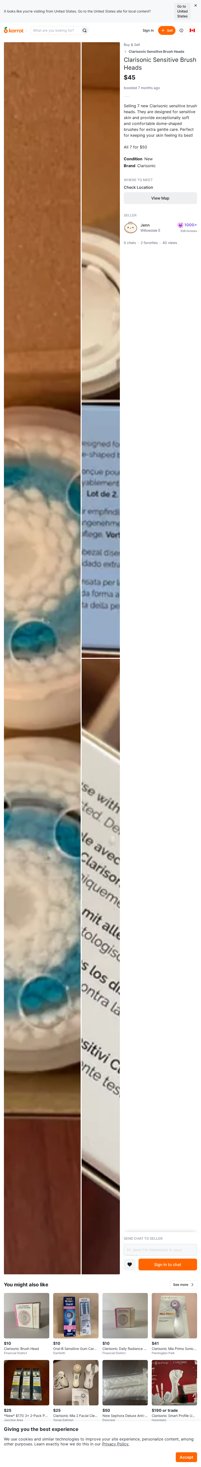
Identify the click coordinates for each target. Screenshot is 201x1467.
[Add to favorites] (130, 1264)
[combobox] (55, 30)
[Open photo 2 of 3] (101, 350)
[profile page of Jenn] (131, 227)
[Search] (84, 30)
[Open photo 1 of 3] (42, 658)
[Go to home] (14, 30)
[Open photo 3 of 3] (101, 966)
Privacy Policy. (115, 1443)
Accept (186, 1457)
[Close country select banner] (195, 5)
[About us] (181, 30)
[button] (183, 1284)
